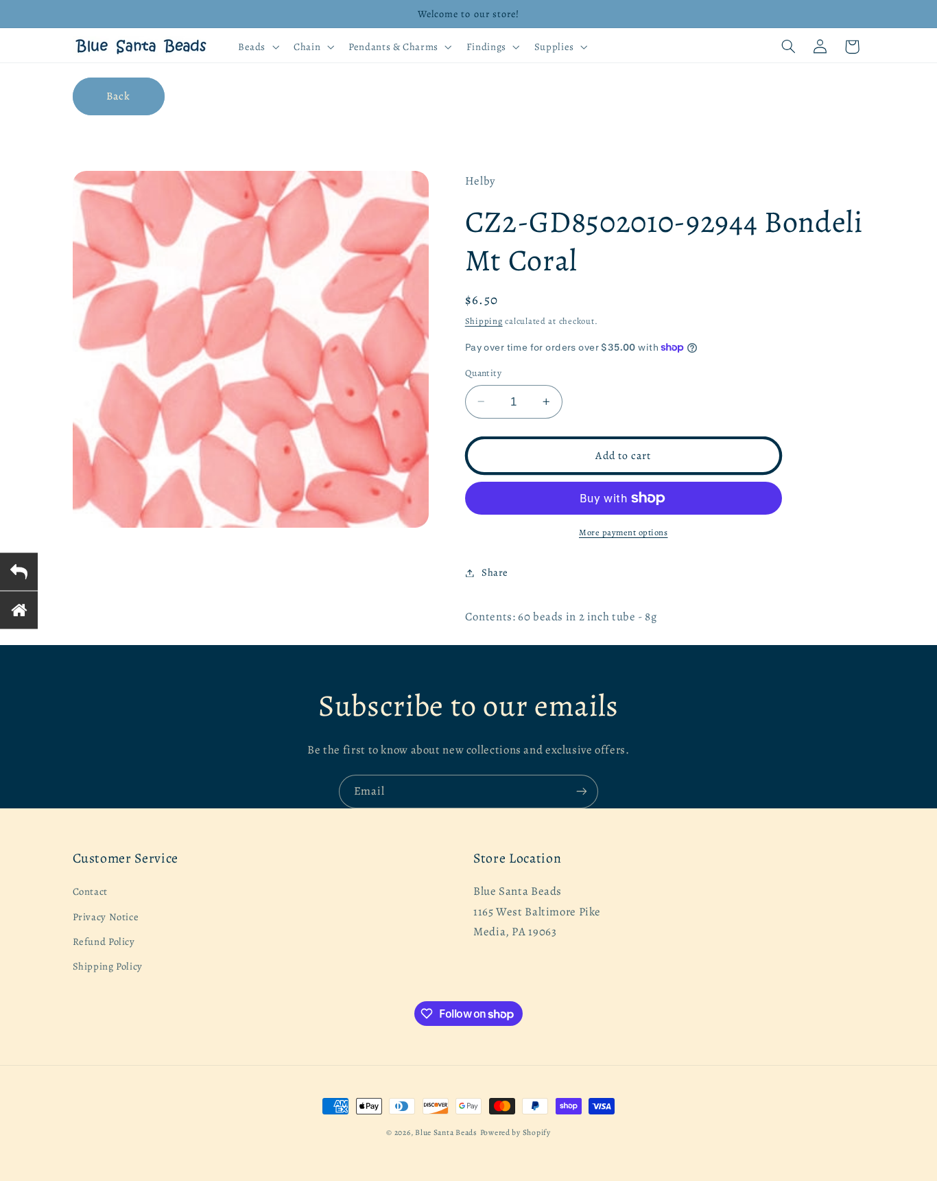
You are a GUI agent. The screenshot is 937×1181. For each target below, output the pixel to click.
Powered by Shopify (515, 1132)
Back (118, 96)
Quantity (483, 372)
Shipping (484, 321)
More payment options (623, 532)
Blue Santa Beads (446, 1132)
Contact (90, 892)
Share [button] (495, 572)
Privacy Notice (106, 917)
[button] (257, 47)
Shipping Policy (108, 967)
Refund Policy (104, 941)
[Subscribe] (581, 791)
